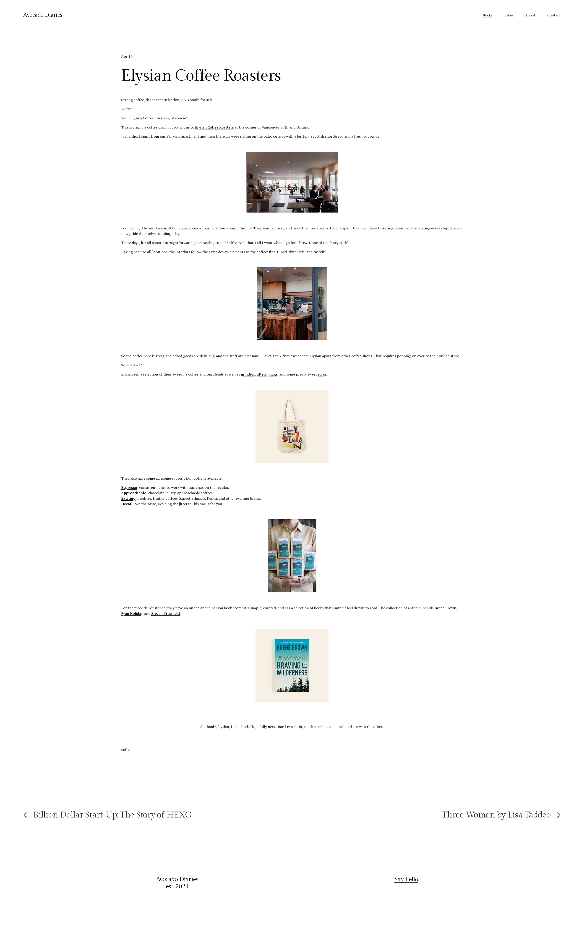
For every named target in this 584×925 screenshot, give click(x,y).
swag (322, 374)
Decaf (126, 503)
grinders (248, 374)
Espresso (129, 487)
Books (488, 15)
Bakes (509, 15)
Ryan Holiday (131, 613)
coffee (126, 749)
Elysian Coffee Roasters (149, 118)
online (194, 607)
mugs (273, 374)
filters (262, 374)
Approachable (133, 492)
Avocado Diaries (42, 15)
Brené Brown (445, 607)
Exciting (128, 498)
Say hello (406, 879)
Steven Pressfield (165, 613)
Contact (554, 15)
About (530, 15)
